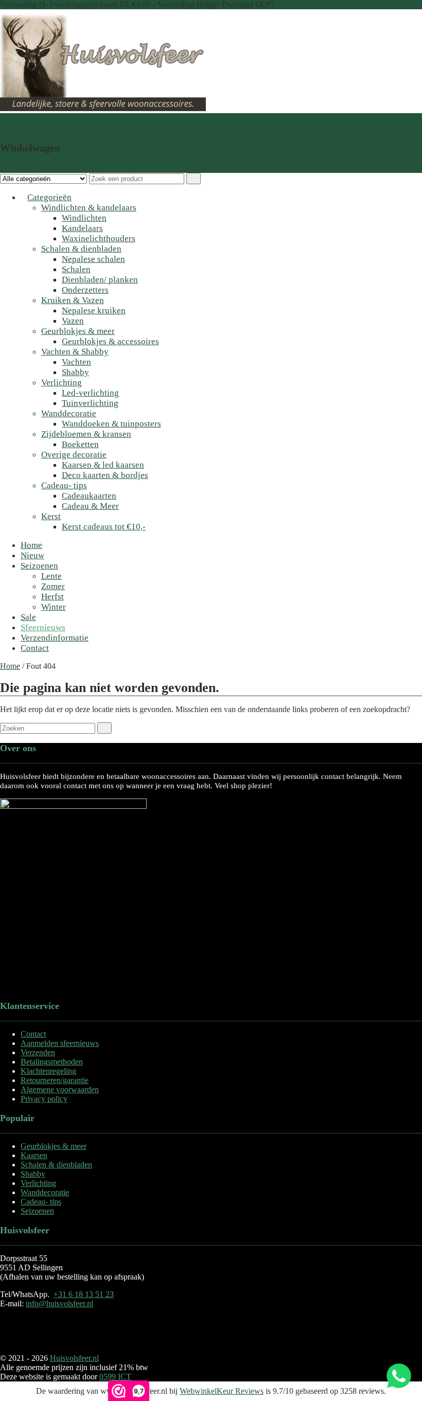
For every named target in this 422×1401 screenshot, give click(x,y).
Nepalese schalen (93, 259)
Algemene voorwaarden (60, 1089)
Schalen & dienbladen (81, 249)
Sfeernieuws (43, 627)
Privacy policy (44, 1098)
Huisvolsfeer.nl (74, 1358)
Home (31, 545)
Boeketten (80, 444)
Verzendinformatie (55, 638)
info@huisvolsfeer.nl (59, 1303)
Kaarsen (34, 1155)
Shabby (75, 372)
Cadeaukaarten (89, 496)
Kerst (51, 516)
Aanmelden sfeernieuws (60, 1043)
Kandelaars (82, 228)
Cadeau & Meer (90, 506)
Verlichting (61, 382)
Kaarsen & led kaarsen (103, 465)
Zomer (53, 586)
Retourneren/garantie (55, 1080)
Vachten (76, 362)
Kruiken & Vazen (72, 300)
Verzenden (38, 1052)
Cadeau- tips (64, 485)
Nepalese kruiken (94, 310)
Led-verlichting (90, 393)
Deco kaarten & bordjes (105, 475)
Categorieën (49, 197)
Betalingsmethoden (52, 1061)
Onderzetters (85, 290)
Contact (35, 648)
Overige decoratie (74, 454)
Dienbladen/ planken (100, 280)
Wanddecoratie (68, 413)
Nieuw (32, 555)
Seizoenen (39, 566)
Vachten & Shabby (75, 352)
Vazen (73, 321)
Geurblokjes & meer (78, 331)
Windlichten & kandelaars (88, 207)
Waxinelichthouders (98, 238)
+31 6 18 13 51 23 (84, 1294)
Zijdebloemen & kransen (86, 434)
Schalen (76, 269)
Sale (28, 617)
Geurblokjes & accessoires (110, 341)
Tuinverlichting (90, 403)
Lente (51, 576)
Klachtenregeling (48, 1071)
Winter (53, 607)
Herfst (52, 596)
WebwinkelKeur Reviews (221, 1391)
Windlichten (84, 218)
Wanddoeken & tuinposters (111, 424)
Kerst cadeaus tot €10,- (104, 526)
